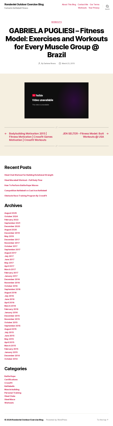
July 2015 (9, 332)
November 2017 (12, 243)
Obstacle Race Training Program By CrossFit (25, 196)
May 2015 (9, 339)
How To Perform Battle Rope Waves (21, 185)
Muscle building (11, 389)
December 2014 (12, 355)
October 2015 (11, 322)
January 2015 (11, 352)
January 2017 (11, 276)
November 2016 (12, 282)
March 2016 (10, 306)
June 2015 (9, 336)
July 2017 (9, 256)
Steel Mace (9, 399)
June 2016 (9, 299)
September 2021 (12, 223)
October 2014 (11, 359)
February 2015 (11, 349)
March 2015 (10, 345)
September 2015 (12, 326)
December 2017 (12, 239)
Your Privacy (94, 8)
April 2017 (9, 266)
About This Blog (69, 4)
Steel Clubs (9, 396)
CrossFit (8, 383)
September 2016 (12, 289)
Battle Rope (9, 376)
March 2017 (10, 269)
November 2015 (12, 319)
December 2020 (12, 226)
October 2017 (10, 246)
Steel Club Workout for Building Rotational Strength (28, 175)
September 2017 (12, 249)
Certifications (11, 379)
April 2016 (9, 302)
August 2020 (10, 229)
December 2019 (12, 233)
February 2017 (11, 273)
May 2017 (9, 263)
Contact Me (83, 4)
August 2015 (10, 329)
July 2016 (9, 296)
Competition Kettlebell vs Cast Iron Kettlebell (25, 190)
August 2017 (10, 253)
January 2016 (11, 312)
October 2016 (11, 286)
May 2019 (9, 236)
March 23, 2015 (68, 63)
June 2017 (9, 259)
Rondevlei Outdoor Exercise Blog (24, 4)
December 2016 (12, 279)
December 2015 (12, 316)
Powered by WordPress (56, 420)
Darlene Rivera (50, 63)
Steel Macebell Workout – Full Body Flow (23, 180)
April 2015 (9, 342)
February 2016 (11, 309)
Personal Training (12, 393)
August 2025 (10, 213)
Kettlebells (9, 386)
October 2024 (11, 216)
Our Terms (94, 4)
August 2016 (10, 292)
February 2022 (11, 220)
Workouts (82, 8)
